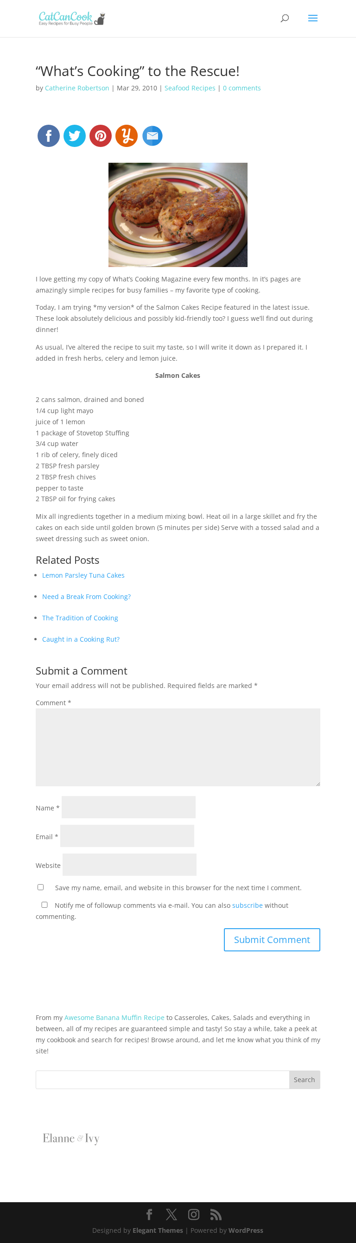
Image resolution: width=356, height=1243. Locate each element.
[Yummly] (127, 140)
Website (48, 865)
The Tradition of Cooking (80, 617)
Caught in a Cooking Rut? (81, 639)
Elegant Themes (158, 1230)
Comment (53, 702)
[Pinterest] (101, 140)
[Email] (152, 140)
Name (48, 807)
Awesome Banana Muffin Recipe (114, 1017)
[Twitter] (75, 140)
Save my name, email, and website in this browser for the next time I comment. (178, 887)
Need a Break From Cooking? (86, 596)
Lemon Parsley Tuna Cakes (83, 575)
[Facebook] (49, 140)
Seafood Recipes (190, 87)
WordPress (246, 1230)
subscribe (247, 905)
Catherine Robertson (77, 87)
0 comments (242, 87)
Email (47, 836)
